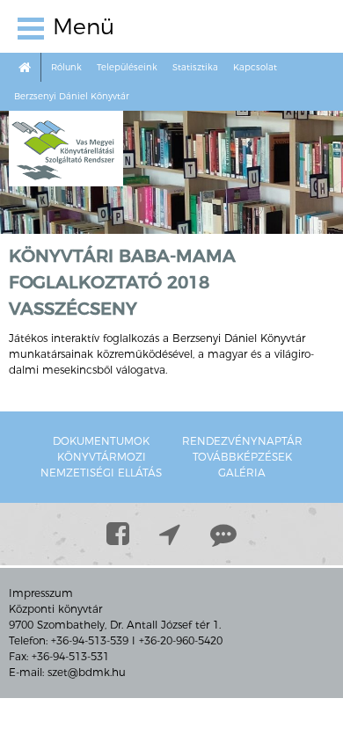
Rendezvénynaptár (242, 440)
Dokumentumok (101, 440)
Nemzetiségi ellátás (101, 472)
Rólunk (66, 67)
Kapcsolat (255, 67)
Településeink (127, 67)
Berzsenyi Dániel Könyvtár (71, 96)
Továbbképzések (242, 456)
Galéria (242, 472)
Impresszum (41, 593)
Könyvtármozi (101, 456)
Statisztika (195, 67)
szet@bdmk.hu (86, 672)
